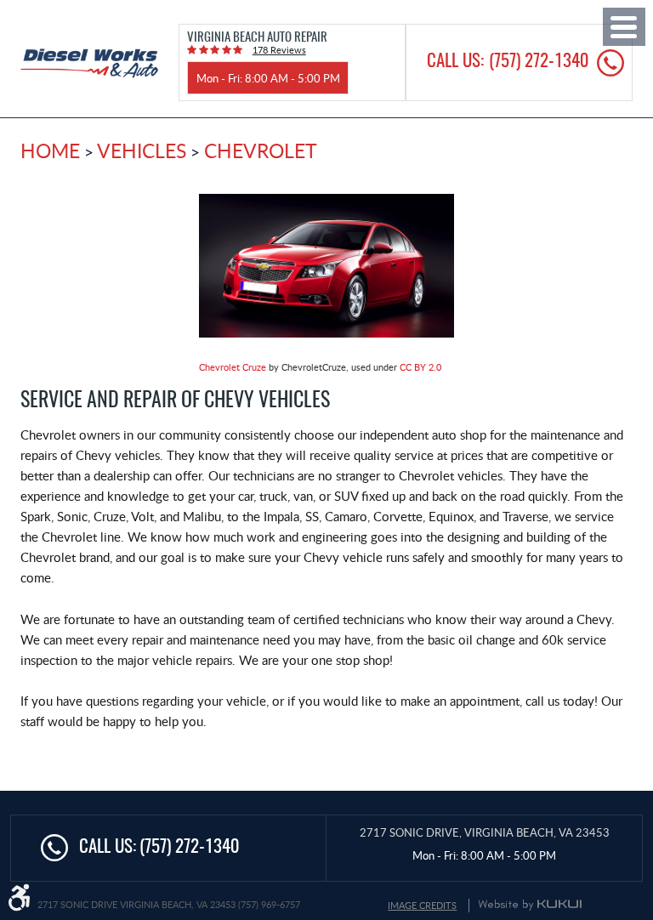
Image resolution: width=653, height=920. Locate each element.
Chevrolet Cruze (232, 367)
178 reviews (279, 49)
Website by (530, 905)
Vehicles (141, 150)
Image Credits (422, 905)
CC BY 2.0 (420, 367)
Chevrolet (260, 150)
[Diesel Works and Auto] (89, 63)
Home (50, 150)
